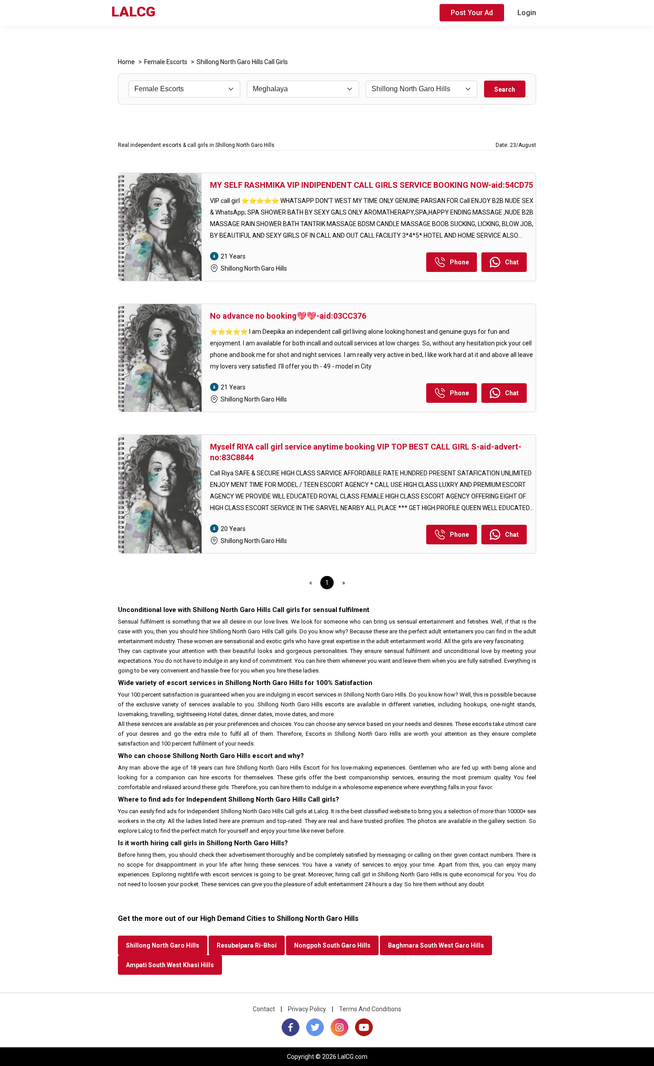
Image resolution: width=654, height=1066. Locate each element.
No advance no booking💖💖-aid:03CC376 (288, 315)
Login (526, 12)
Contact (264, 1009)
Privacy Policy (307, 1009)
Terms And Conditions (370, 1009)
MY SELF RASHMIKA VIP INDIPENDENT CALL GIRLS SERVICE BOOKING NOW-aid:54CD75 (371, 185)
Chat (512, 262)
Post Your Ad (472, 12)
